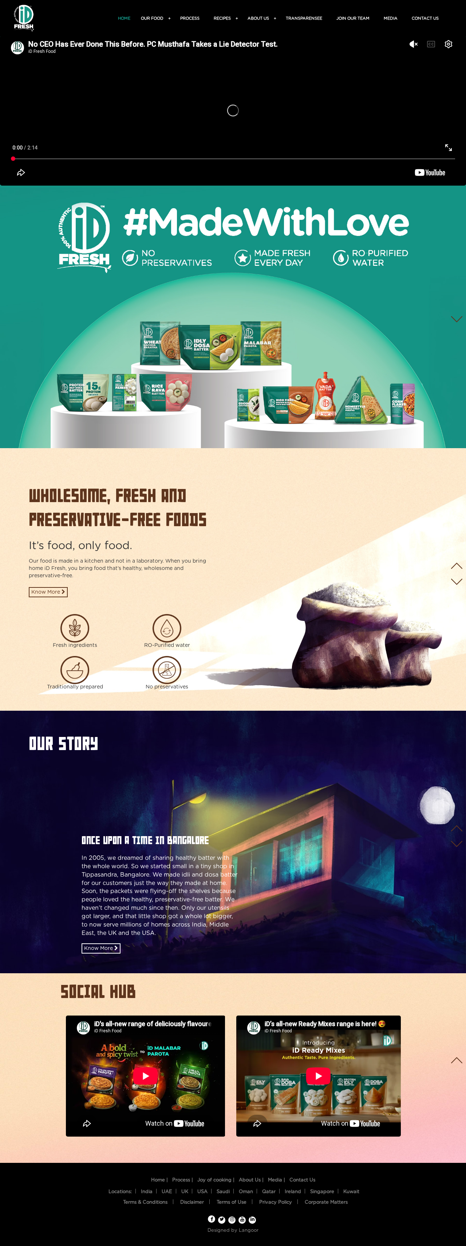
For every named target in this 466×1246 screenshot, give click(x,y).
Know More (46, 592)
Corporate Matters (326, 1202)
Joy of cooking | (215, 1180)
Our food (153, 18)
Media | (276, 1180)
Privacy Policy (275, 1202)
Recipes (223, 18)
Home (124, 18)
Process (190, 18)
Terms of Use (231, 1202)
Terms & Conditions (145, 1202)
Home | (159, 1180)
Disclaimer (192, 1202)
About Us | (251, 1180)
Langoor (248, 1230)
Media (391, 18)
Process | (182, 1180)
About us (259, 18)
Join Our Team (353, 18)
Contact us (425, 18)
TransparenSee (304, 18)
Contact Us (302, 1180)
